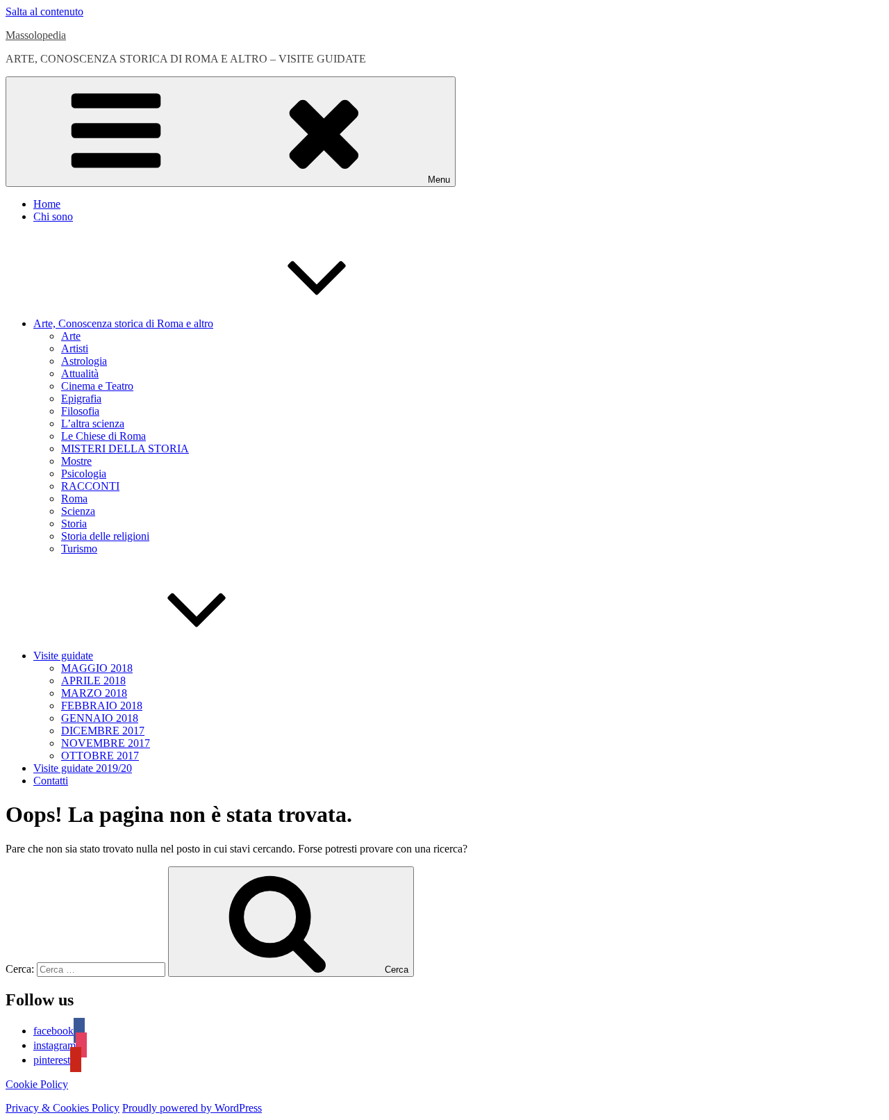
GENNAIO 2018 (99, 718)
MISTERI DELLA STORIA (125, 448)
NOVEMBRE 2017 (105, 743)
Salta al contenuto (44, 11)
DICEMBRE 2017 (102, 730)
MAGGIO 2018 (97, 668)
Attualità (80, 373)
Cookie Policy (37, 1084)
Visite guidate (63, 655)
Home (46, 204)
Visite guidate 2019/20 (82, 768)
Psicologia (83, 473)
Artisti (74, 348)
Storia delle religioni (105, 536)
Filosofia (80, 411)
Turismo (79, 548)
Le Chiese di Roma (103, 436)
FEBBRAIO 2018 (101, 705)
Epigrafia (81, 398)
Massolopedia (36, 35)
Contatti (50, 781)
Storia (74, 523)
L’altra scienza (92, 423)
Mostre (76, 461)
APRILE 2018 (93, 680)
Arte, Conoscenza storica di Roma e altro (123, 323)
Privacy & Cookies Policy (62, 1108)
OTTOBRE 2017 (100, 755)
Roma (74, 498)
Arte (71, 336)
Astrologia (84, 361)
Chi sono (53, 216)
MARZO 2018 (94, 693)
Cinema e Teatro (97, 386)
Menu (439, 179)
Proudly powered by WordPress (192, 1108)
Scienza (78, 511)
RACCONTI (90, 486)
